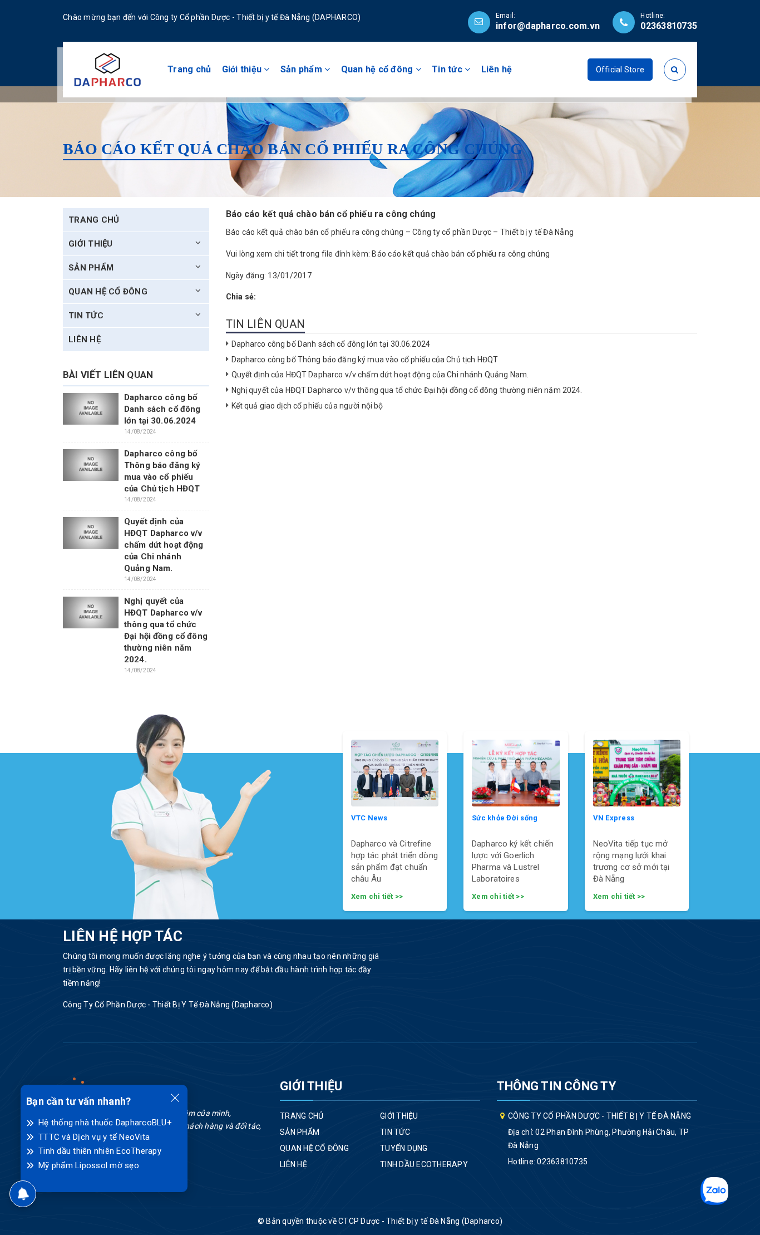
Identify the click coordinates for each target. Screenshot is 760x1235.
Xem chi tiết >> (377, 896)
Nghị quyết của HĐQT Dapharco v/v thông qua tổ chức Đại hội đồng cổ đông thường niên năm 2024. (407, 390)
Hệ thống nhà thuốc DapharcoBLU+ (105, 1123)
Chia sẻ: (241, 296)
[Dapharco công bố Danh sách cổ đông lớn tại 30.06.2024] (91, 408)
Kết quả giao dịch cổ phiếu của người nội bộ (307, 405)
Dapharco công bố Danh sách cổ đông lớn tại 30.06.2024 (330, 343)
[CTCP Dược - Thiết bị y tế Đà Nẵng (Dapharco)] (107, 69)
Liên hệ (496, 69)
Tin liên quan (265, 324)
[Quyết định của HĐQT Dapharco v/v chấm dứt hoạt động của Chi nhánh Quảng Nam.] (91, 532)
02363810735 (668, 26)
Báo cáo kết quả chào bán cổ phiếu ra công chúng (461, 253)
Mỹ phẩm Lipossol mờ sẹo (88, 1165)
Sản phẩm (302, 69)
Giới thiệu (243, 69)
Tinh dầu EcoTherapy (424, 1164)
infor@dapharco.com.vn (548, 26)
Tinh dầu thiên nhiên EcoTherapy (99, 1151)
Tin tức (448, 69)
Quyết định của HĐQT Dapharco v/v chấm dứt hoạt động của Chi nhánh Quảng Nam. (380, 374)
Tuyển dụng (404, 1148)
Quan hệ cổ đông (378, 69)
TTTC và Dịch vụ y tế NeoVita (94, 1137)
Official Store (620, 69)
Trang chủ (189, 69)
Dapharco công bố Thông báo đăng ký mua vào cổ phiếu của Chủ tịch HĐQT (365, 359)
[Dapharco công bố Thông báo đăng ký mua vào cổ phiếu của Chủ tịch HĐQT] (91, 464)
